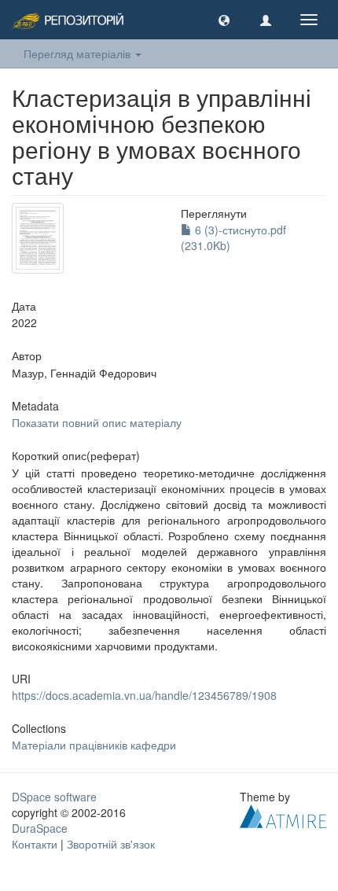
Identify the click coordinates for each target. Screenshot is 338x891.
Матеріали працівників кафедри (94, 745)
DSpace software (54, 796)
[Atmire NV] (283, 815)
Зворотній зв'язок (111, 844)
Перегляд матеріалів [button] (79, 53)
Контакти (34, 844)
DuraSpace (40, 828)
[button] (224, 19)
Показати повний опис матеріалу (97, 422)
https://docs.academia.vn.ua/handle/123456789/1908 (144, 695)
